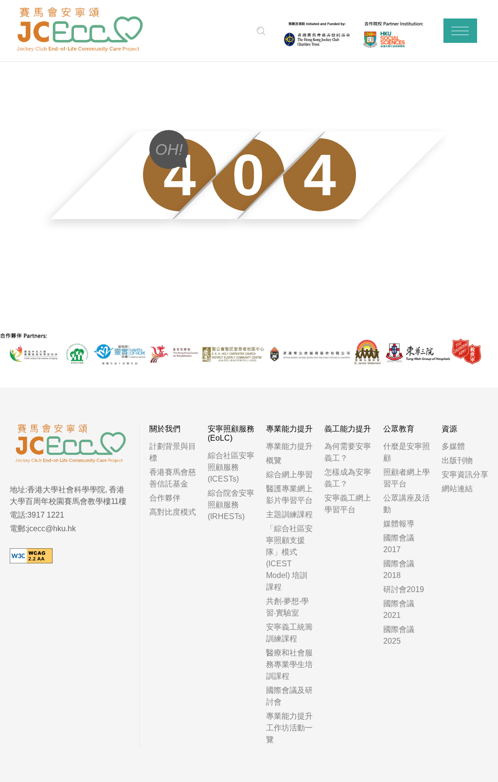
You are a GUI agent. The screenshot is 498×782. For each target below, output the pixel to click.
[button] (460, 31)
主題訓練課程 (289, 514)
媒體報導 (398, 524)
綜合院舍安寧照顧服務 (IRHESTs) (231, 505)
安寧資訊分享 (465, 474)
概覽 (274, 460)
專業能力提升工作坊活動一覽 (289, 728)
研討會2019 (403, 589)
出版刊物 (457, 460)
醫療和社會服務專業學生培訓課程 (289, 664)
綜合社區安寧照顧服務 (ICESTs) (231, 467)
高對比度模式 (172, 512)
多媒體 (453, 446)
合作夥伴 (164, 498)
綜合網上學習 (289, 474)
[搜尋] (261, 31)
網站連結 (457, 488)
